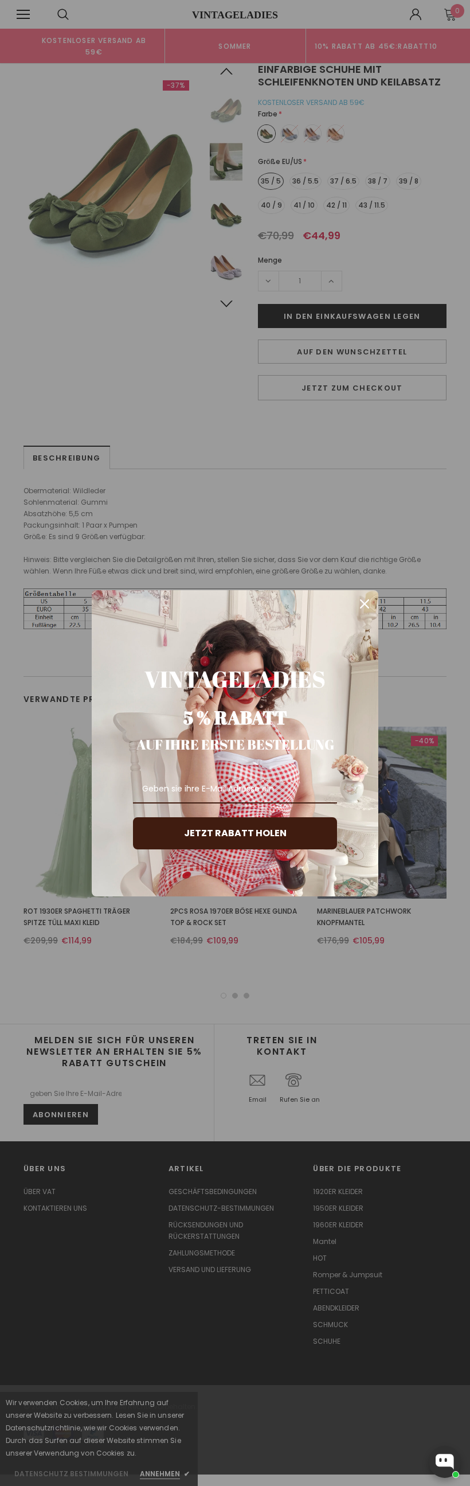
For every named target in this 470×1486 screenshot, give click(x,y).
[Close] (364, 604)
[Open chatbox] (445, 1462)
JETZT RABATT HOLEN (235, 833)
